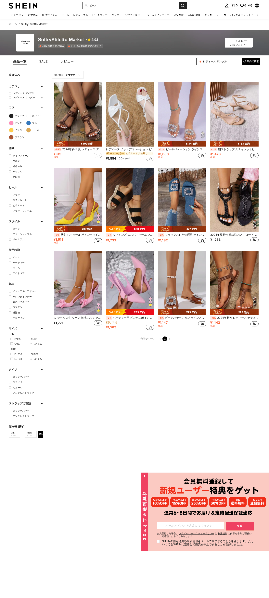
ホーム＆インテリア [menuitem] (158, 15)
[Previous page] (160, 338)
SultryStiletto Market (61, 39)
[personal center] (226, 5)
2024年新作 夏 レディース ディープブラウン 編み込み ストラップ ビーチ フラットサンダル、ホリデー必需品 (78, 149)
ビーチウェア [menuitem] (100, 15)
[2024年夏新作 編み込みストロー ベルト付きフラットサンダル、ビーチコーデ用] (234, 200)
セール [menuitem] (65, 15)
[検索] (183, 5)
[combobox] (67, 74)
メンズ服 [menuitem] (178, 15)
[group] (26, 93)
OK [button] (41, 434)
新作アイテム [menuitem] (49, 15)
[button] (250, 5)
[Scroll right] (257, 15)
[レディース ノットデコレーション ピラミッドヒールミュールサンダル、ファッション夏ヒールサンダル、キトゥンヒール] (130, 114)
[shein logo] (23, 5)
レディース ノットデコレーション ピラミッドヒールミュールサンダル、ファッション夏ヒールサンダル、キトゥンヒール (130, 149)
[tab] (20, 61)
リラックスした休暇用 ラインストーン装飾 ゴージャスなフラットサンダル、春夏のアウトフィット (182, 234)
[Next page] (169, 338)
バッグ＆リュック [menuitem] (240, 15)
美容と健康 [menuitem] (194, 15)
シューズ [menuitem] (221, 15)
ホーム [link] (13, 24)
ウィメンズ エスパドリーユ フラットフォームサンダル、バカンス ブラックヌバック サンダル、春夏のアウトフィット (130, 234)
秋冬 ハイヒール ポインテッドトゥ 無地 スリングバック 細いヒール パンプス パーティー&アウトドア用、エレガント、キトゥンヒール (78, 234)
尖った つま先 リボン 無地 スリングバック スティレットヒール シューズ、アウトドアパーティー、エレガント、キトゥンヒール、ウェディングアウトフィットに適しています (78, 317)
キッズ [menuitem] (208, 15)
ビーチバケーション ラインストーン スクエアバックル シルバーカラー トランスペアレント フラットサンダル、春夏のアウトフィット (182, 149)
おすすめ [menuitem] (33, 15)
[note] (78, 144)
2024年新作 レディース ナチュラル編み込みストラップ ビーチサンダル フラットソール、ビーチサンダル (235, 317)
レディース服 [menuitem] (80, 15)
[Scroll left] (252, 15)
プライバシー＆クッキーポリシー (196, 533)
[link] (234, 5)
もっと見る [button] (36, 343)
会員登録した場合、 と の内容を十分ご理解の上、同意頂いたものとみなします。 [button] (204, 535)
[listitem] (52, 46)
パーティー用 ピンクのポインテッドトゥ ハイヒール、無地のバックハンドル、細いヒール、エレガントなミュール (130, 317)
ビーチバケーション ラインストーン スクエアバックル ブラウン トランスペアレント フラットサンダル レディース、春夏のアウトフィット (182, 317)
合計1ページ (147, 338)
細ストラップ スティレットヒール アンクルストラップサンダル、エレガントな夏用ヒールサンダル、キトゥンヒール (235, 149)
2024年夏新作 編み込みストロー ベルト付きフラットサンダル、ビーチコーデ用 (234, 234)
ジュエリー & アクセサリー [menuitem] (127, 15)
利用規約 (222, 533)
